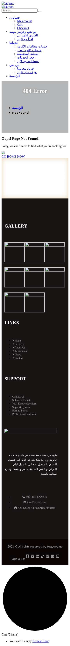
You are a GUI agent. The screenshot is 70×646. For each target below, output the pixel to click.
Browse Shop (40, 641)
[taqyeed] (8, 3)
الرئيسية (17, 108)
